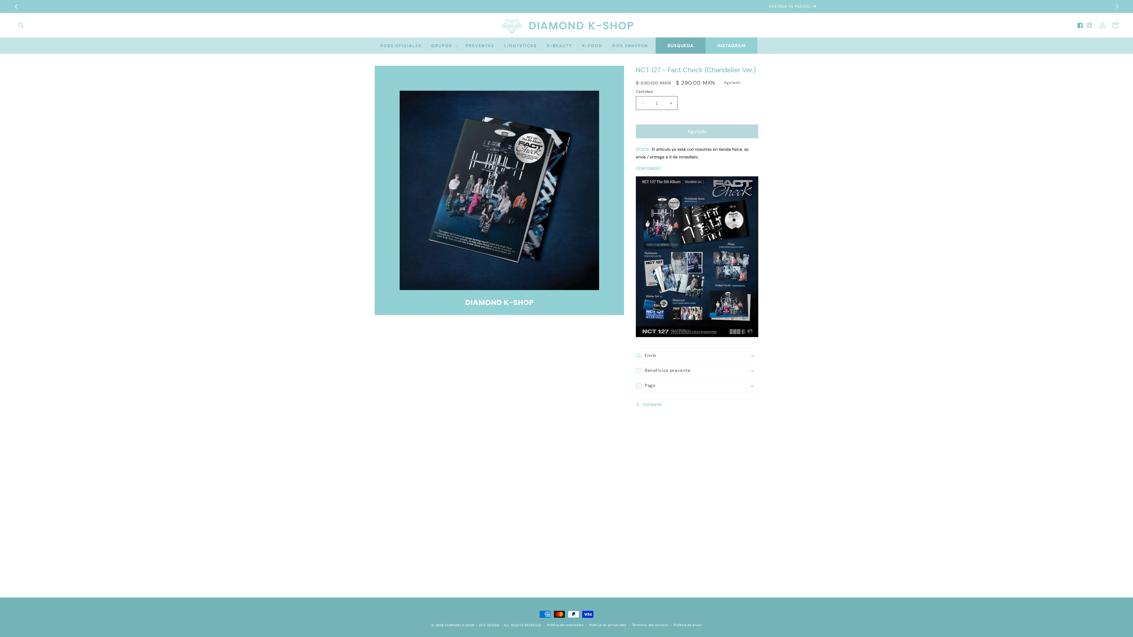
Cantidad (644, 91)
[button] (21, 25)
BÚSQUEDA (680, 46)
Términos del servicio (650, 625)
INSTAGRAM (731, 46)
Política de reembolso (565, 625)
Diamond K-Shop (460, 625)
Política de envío (688, 625)
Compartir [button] (652, 404)
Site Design (489, 625)
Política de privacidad (607, 625)
